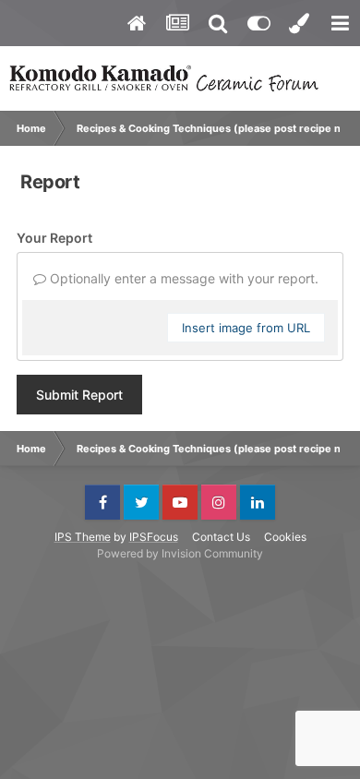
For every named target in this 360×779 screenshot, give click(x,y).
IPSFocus (153, 537)
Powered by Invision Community (180, 553)
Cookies (285, 537)
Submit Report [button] (79, 394)
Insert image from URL (246, 327)
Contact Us (221, 537)
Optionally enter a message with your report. (182, 278)
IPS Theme (82, 537)
